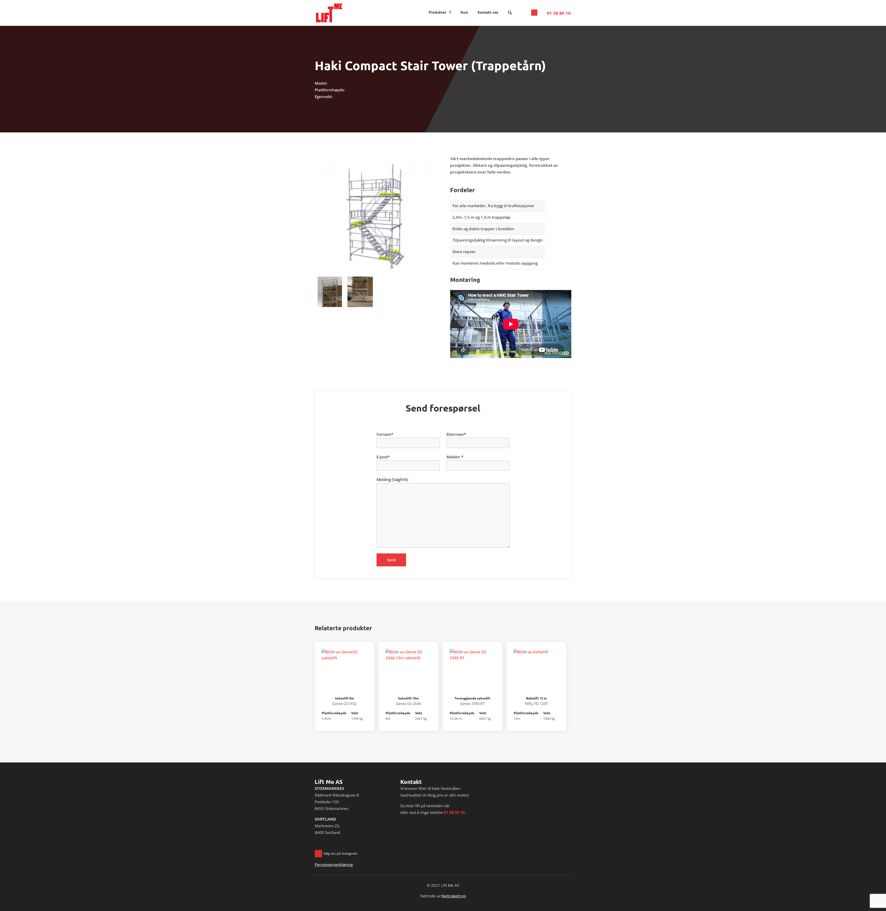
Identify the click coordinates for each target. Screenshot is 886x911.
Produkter (437, 12)
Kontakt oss (488, 12)
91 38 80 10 (559, 13)
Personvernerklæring (334, 864)
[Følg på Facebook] (534, 12)
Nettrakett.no (453, 896)
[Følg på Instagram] (318, 853)
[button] (510, 13)
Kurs (464, 12)
